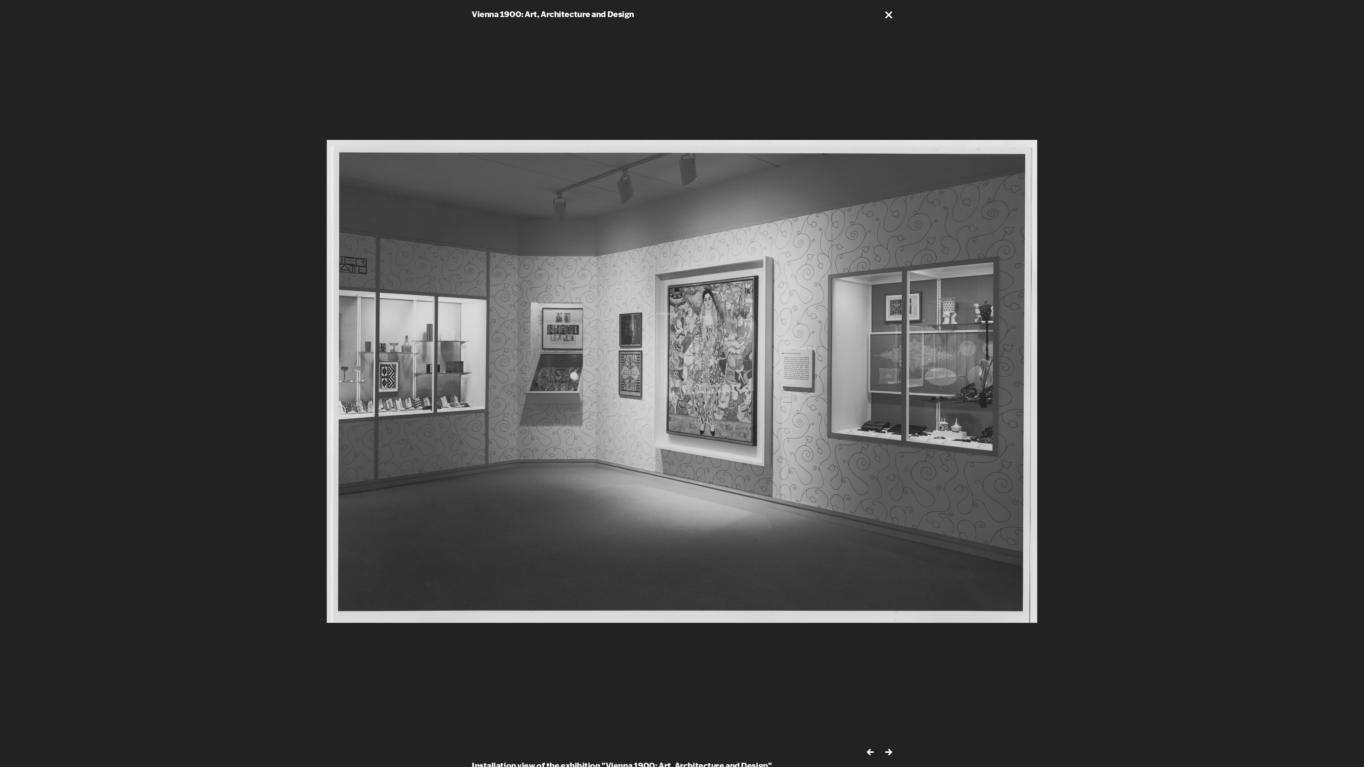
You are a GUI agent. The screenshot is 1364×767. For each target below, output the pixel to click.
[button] (888, 15)
